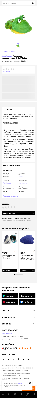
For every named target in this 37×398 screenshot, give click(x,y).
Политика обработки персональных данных (15, 370)
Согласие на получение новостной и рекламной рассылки (16, 379)
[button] (18, 70)
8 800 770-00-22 (10, 330)
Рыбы (20, 176)
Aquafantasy (7, 56)
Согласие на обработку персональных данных (16, 373)
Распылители (23, 183)
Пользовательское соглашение (11, 375)
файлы (20, 383)
